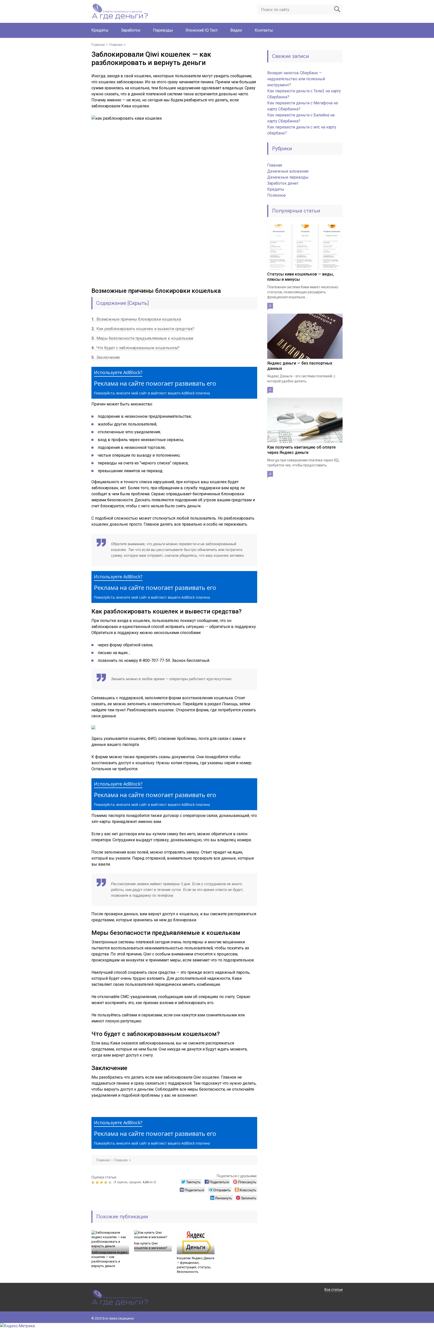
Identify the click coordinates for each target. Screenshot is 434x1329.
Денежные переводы (288, 177)
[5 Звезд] (110, 1182)
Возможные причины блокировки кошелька (136, 319)
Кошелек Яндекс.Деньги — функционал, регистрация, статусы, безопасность (195, 1265)
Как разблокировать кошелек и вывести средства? (142, 328)
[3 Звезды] (102, 1182)
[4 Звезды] (106, 1182)
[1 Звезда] (93, 1182)
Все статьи (333, 1290)
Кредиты (99, 30)
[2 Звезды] (98, 1182)
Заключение (105, 357)
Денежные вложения (287, 171)
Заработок (130, 30)
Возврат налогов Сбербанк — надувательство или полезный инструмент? (296, 79)
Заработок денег (283, 183)
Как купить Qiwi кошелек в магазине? (150, 1245)
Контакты (264, 30)
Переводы (163, 30)
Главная (274, 165)
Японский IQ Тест (202, 30)
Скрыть (138, 303)
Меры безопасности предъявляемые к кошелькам (142, 338)
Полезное (276, 195)
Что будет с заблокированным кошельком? (135, 347)
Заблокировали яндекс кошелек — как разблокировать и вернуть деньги (109, 1259)
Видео (236, 30)
